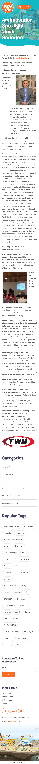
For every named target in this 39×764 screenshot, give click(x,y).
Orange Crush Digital (14, 721)
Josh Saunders (22, 58)
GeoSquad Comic (8, 503)
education (24, 559)
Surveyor (28, 631)
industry (8, 598)
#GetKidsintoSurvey (11, 526)
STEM (6, 618)
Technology (21, 638)
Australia (7, 533)
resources (7, 612)
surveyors (8, 638)
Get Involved (7, 700)
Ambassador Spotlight (10, 489)
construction (9, 559)
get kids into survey (15, 585)
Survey (15, 618)
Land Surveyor (9, 605)
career (7, 546)
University (8, 645)
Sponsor (28, 612)
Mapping (23, 605)
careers (19, 545)
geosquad (7, 579)
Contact (5, 703)
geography (20, 566)
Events (4, 481)
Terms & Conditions (9, 696)
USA (18, 645)
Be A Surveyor (20, 533)
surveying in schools (11, 632)
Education (6, 474)
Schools (17, 612)
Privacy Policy (7, 693)
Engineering (8, 566)
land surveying (23, 599)
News (4, 467)
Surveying (10, 624)
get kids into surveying (12, 592)
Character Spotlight (9, 496)
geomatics (8, 573)
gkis (28, 592)
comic (24, 552)
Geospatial (22, 572)
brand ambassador (13, 539)
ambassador (28, 526)
